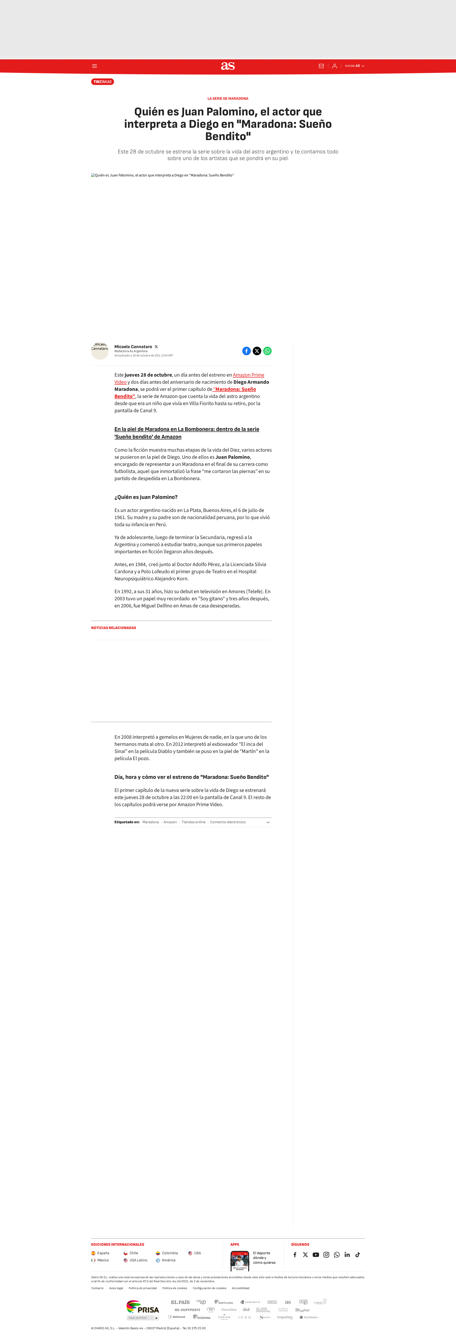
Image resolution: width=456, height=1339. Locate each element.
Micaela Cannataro (133, 346)
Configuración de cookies (209, 1288)
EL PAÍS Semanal (263, 1310)
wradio (211, 1310)
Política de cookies (174, 1288)
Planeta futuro (283, 1310)
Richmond (176, 1317)
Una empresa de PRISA (142, 1307)
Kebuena (302, 1310)
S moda (264, 1317)
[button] (268, 822)
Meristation (309, 1317)
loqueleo (285, 1317)
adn (303, 1302)
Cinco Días (229, 1310)
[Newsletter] (321, 66)
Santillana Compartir (250, 1302)
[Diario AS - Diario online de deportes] (228, 66)
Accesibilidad (240, 1288)
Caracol (320, 1302)
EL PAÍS (180, 1302)
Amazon (170, 822)
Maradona (150, 822)
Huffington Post (187, 1310)
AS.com (288, 1302)
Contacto (97, 1288)
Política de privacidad (143, 1288)
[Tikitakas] (102, 81)
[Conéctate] (334, 66)
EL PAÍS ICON (244, 1317)
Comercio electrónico (228, 822)
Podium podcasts (224, 1317)
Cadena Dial (246, 1310)
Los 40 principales (201, 1302)
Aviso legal (116, 1288)
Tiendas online (193, 822)
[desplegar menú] (94, 66)
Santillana (224, 1302)
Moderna (202, 1317)
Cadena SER (272, 1302)
